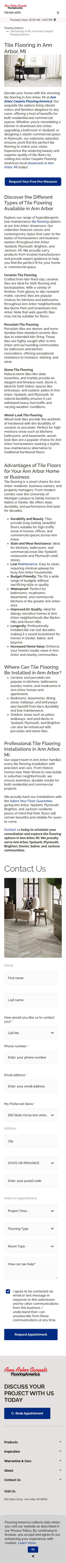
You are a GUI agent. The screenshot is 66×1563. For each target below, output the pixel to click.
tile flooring (40, 221)
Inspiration (12, 1451)
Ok (33, 1549)
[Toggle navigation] (58, 12)
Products (11, 1442)
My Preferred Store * (19, 1104)
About (8, 1470)
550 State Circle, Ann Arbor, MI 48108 (25, 1499)
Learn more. (27, 1543)
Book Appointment (29, 1413)
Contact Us (12, 1480)
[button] (31, 1033)
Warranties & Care (17, 1461)
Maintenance (27, 564)
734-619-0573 (12, 12)
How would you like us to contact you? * (29, 1019)
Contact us (12, 829)
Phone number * (16, 1046)
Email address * (15, 1075)
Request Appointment (31, 1334)
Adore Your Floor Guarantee (31, 801)
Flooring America (13, 28)
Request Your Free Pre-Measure (33, 181)
